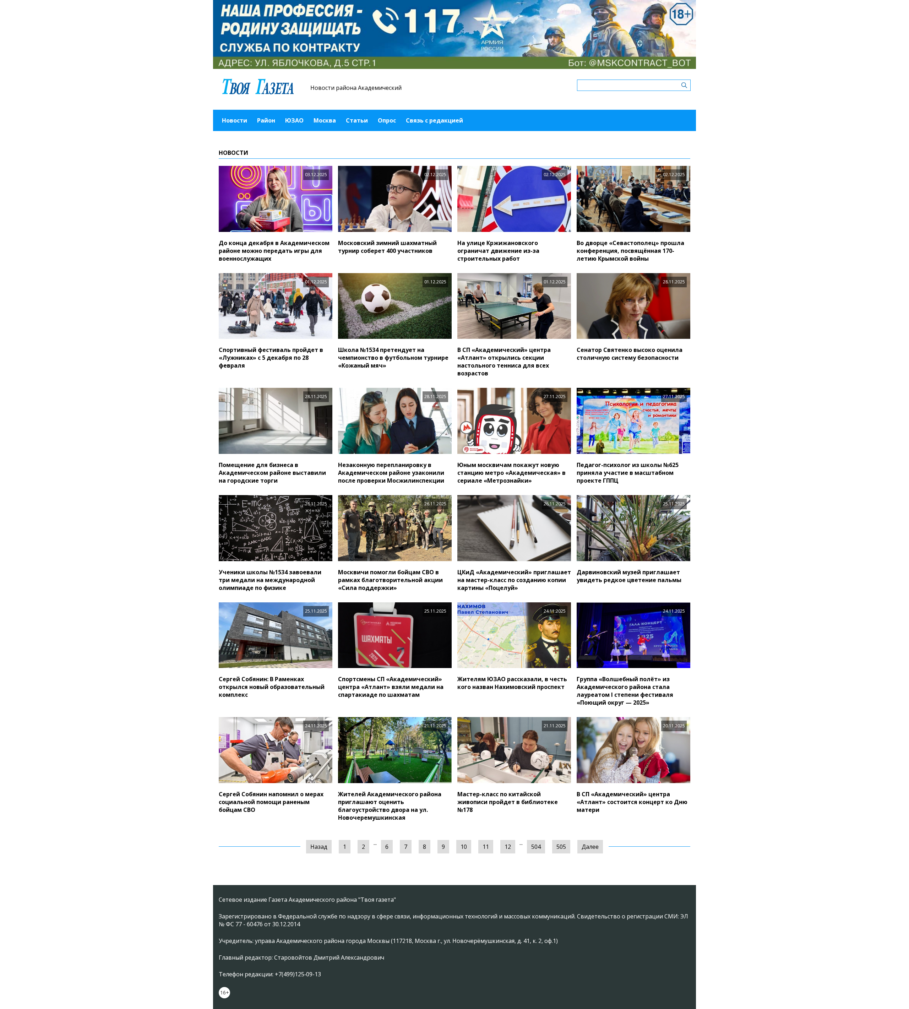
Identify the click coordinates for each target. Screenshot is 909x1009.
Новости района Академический (356, 88)
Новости (234, 120)
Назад (318, 847)
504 (536, 847)
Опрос (387, 120)
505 (561, 847)
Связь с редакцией (434, 120)
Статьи (357, 120)
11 (486, 847)
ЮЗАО (294, 120)
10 (464, 847)
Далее (590, 847)
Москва (325, 120)
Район (266, 120)
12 (508, 847)
